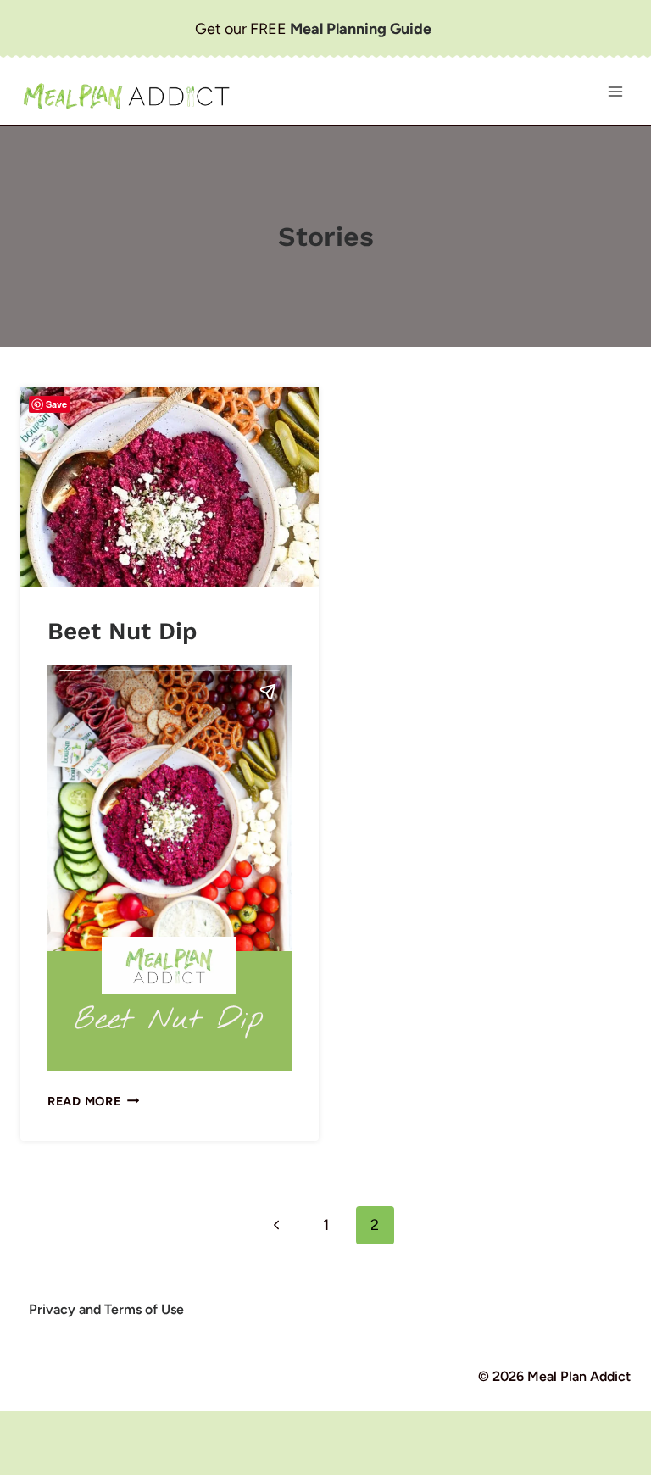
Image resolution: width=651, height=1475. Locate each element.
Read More (93, 1101)
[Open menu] (615, 92)
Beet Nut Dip (122, 631)
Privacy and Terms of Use (106, 1309)
